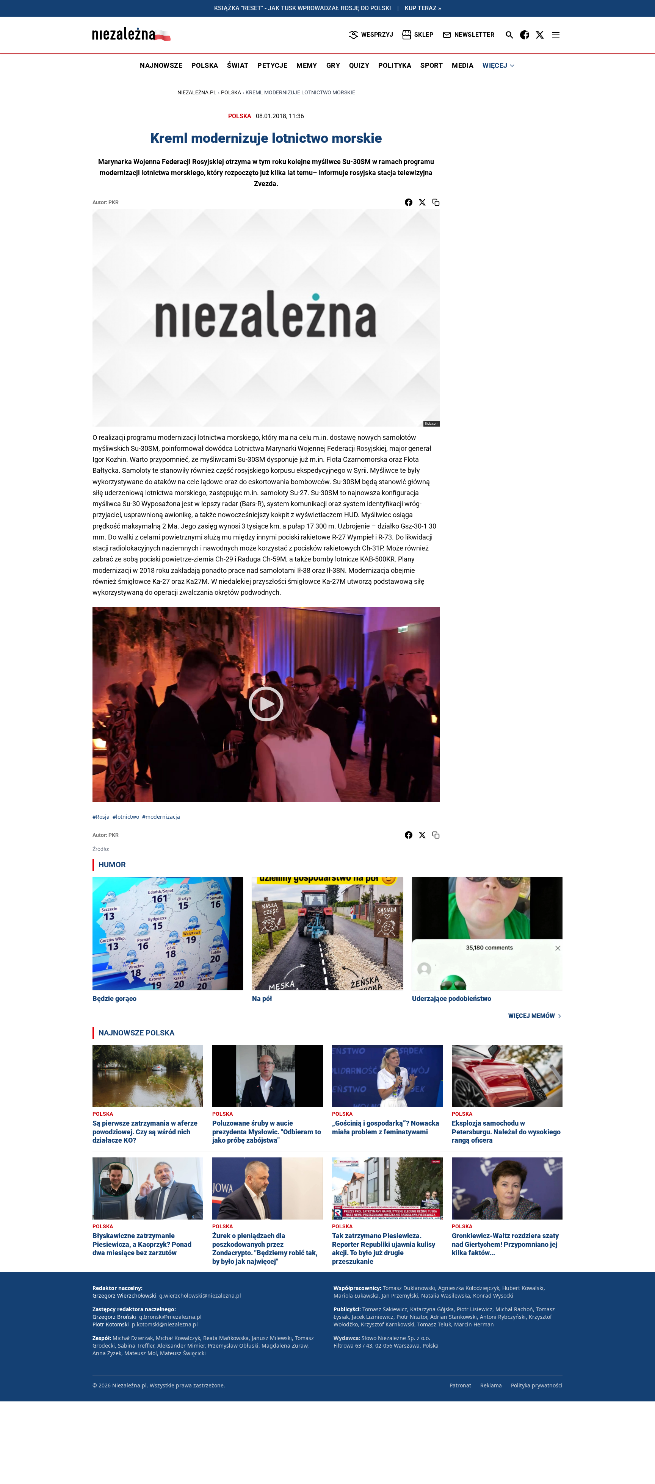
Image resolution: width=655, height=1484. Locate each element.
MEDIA (462, 65)
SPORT (431, 65)
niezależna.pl (196, 92)
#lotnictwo (126, 816)
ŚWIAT (237, 65)
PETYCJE (272, 65)
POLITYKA (394, 65)
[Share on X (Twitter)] (422, 202)
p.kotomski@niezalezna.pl (165, 1324)
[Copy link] (436, 202)
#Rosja (101, 816)
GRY (333, 65)
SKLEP (423, 34)
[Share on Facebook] (408, 202)
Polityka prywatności (537, 1385)
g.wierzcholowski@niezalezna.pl (200, 1295)
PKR (113, 202)
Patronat (460, 1385)
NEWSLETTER (474, 34)
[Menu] (556, 35)
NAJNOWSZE (161, 65)
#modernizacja (161, 816)
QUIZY (359, 65)
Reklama (491, 1385)
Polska (231, 92)
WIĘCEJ (495, 65)
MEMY (306, 65)
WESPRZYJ (377, 34)
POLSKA (204, 65)
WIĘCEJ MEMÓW (531, 1016)
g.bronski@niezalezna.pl (170, 1316)
